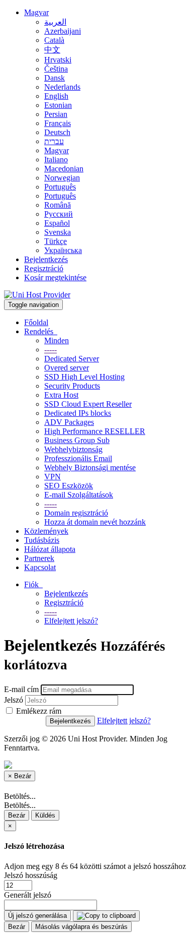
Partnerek (39, 558)
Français (57, 123)
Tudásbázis (41, 540)
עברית (54, 141)
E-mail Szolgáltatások (78, 494)
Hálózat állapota (49, 549)
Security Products (72, 386)
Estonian (58, 105)
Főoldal (36, 322)
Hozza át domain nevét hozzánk (95, 522)
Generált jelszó (27, 895)
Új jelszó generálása (37, 915)
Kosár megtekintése (55, 277)
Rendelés (40, 331)
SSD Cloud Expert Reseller (88, 404)
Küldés (45, 815)
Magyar (36, 12)
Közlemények (46, 531)
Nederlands (62, 87)
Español (57, 223)
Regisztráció (43, 268)
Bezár (16, 815)
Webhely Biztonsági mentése (90, 467)
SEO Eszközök (68, 485)
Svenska (57, 232)
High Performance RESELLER (94, 431)
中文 (52, 49)
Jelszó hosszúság (30, 875)
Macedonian (63, 168)
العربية (55, 22)
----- (50, 349)
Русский (58, 214)
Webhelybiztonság (73, 449)
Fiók (33, 584)
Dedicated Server (71, 358)
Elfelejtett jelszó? (71, 620)
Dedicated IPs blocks (77, 413)
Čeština (56, 69)
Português (60, 186)
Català (54, 40)
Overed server (66, 367)
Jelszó (13, 700)
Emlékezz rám (37, 711)
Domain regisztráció (76, 513)
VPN (52, 476)
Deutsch (57, 132)
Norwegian (62, 177)
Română (57, 205)
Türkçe (55, 241)
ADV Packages (69, 422)
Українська (63, 250)
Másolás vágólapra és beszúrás (81, 926)
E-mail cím (21, 689)
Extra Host (61, 395)
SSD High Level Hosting (84, 376)
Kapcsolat (40, 567)
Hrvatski (57, 59)
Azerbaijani (62, 31)
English (56, 96)
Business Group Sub (77, 440)
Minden (56, 340)
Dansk (54, 78)
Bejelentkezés (46, 259)
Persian (55, 114)
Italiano (56, 159)
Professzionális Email (78, 458)
